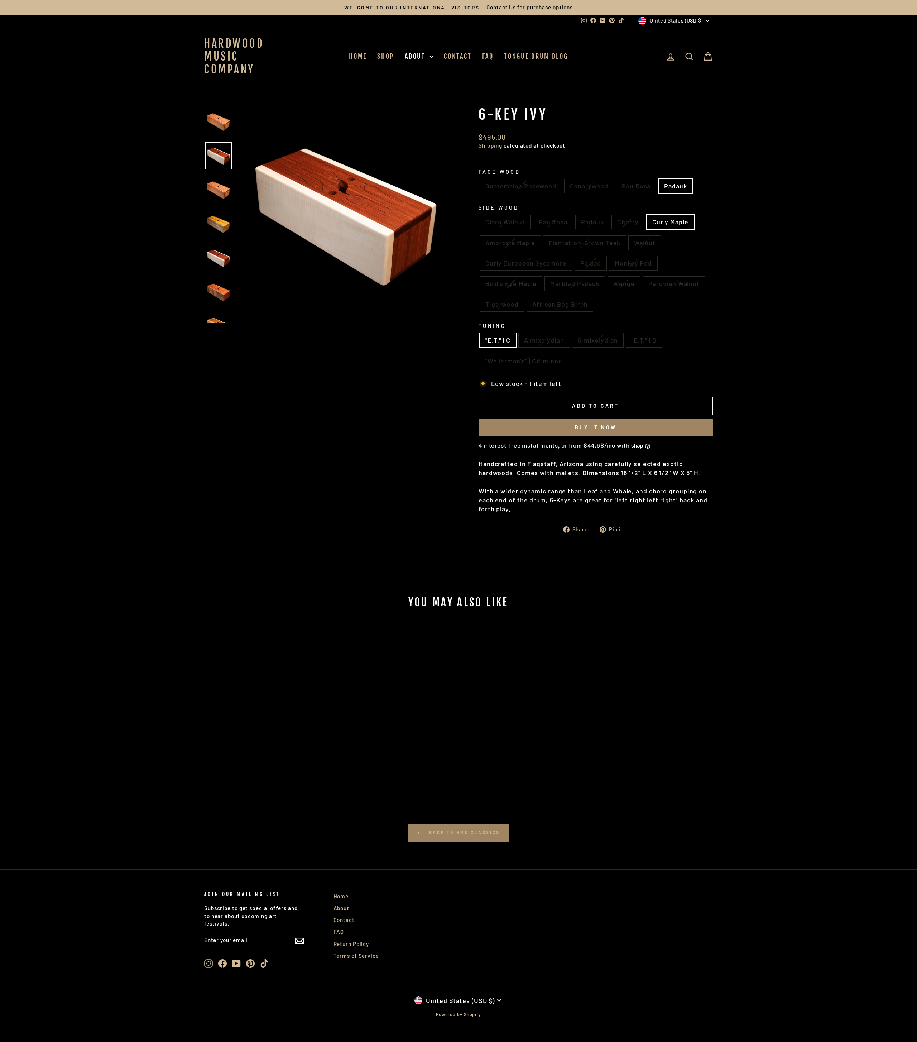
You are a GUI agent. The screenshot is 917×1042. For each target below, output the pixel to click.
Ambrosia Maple (510, 243)
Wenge (624, 283)
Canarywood (589, 186)
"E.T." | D (644, 340)
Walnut (645, 243)
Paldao (590, 263)
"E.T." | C (497, 340)
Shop (385, 56)
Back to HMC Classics (463, 832)
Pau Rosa (636, 186)
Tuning (492, 326)
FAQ (487, 56)
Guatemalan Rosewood (520, 186)
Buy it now (595, 427)
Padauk (675, 186)
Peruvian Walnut (674, 283)
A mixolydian (544, 340)
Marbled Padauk (575, 283)
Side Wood (499, 208)
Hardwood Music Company (234, 56)
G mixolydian (598, 340)
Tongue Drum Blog (536, 56)
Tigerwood (502, 304)
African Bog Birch (559, 304)
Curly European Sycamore (526, 263)
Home (357, 56)
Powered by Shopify (458, 1014)
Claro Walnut (505, 222)
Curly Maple (670, 222)
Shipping (490, 145)
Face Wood (499, 172)
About (416, 56)
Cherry (627, 222)
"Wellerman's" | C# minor (523, 361)
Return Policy (351, 944)
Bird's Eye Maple (511, 283)
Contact (457, 56)
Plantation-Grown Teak (584, 243)
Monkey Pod (633, 263)
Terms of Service (356, 955)
